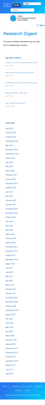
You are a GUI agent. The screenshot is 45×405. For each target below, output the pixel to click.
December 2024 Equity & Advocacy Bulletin (21, 83)
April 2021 (9, 281)
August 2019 (10, 365)
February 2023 (10, 200)
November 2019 (11, 353)
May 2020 (9, 327)
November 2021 (11, 251)
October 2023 (10, 188)
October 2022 (10, 217)
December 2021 (11, 247)
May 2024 (9, 166)
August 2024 (10, 158)
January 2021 (10, 293)
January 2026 (10, 133)
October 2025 (10, 137)
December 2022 (11, 209)
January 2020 (10, 344)
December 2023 (11, 183)
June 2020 (9, 323)
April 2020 (9, 331)
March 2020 (10, 336)
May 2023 (9, 196)
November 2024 (11, 150)
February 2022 (10, 238)
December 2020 (11, 298)
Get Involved (27, 386)
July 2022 (9, 221)
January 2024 (10, 179)
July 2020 (9, 319)
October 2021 (10, 255)
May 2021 (9, 276)
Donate (16, 5)
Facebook (18, 390)
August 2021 (10, 264)
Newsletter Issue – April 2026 (16, 93)
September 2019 (11, 361)
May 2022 (9, 226)
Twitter (27, 390)
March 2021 (10, 285)
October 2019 (10, 357)
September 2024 (11, 154)
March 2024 (10, 171)
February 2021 (10, 289)
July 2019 (9, 370)
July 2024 (9, 162)
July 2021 (9, 268)
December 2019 (11, 348)
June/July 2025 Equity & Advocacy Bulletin (21, 62)
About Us (6, 386)
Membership (16, 386)
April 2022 (9, 230)
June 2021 (9, 272)
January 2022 (10, 243)
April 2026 (9, 128)
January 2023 (10, 205)
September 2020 (11, 310)
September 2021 (11, 259)
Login (7, 5)
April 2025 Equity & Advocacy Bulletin (19, 72)
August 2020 (10, 315)
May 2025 (9, 145)
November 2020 (11, 302)
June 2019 (9, 374)
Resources (38, 386)
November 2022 (11, 213)
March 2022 (10, 234)
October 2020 (10, 306)
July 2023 (9, 192)
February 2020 (10, 340)
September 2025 (11, 141)
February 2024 (10, 175)
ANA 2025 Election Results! (15, 103)
